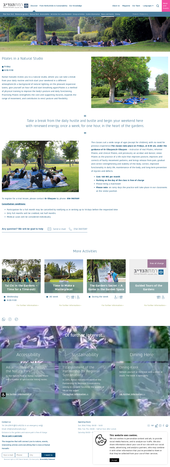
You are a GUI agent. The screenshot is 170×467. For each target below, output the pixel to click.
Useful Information (93, 14)
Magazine (126, 6)
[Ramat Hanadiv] (15, 6)
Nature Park (34, 14)
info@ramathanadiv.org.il (16, 429)
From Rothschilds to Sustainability (53, 6)
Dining (117, 14)
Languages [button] (147, 6)
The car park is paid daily (12, 436)
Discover (34, 6)
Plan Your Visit (8, 14)
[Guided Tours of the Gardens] (148, 272)
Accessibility (44, 14)
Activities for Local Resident (61, 14)
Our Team (136, 6)
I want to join (49, 455)
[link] (3, 319)
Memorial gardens (22, 14)
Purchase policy (34, 459)
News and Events (107, 14)
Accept (114, 460)
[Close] (157, 5)
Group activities (79, 14)
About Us (116, 6)
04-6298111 (9, 425)
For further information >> (19, 394)
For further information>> (28, 305)
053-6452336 (19, 425)
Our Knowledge (75, 6)
